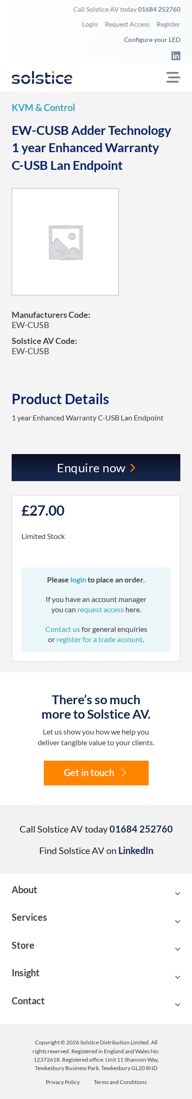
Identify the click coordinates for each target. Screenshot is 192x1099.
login (79, 579)
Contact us (63, 628)
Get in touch (89, 772)
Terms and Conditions (120, 1082)
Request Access (127, 24)
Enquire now (91, 467)
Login (90, 24)
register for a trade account (99, 639)
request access (100, 609)
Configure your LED (152, 39)
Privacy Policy (63, 1082)
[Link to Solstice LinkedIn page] (173, 55)
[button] (96, 894)
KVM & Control (43, 107)
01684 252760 (159, 9)
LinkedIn (135, 850)
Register (168, 24)
